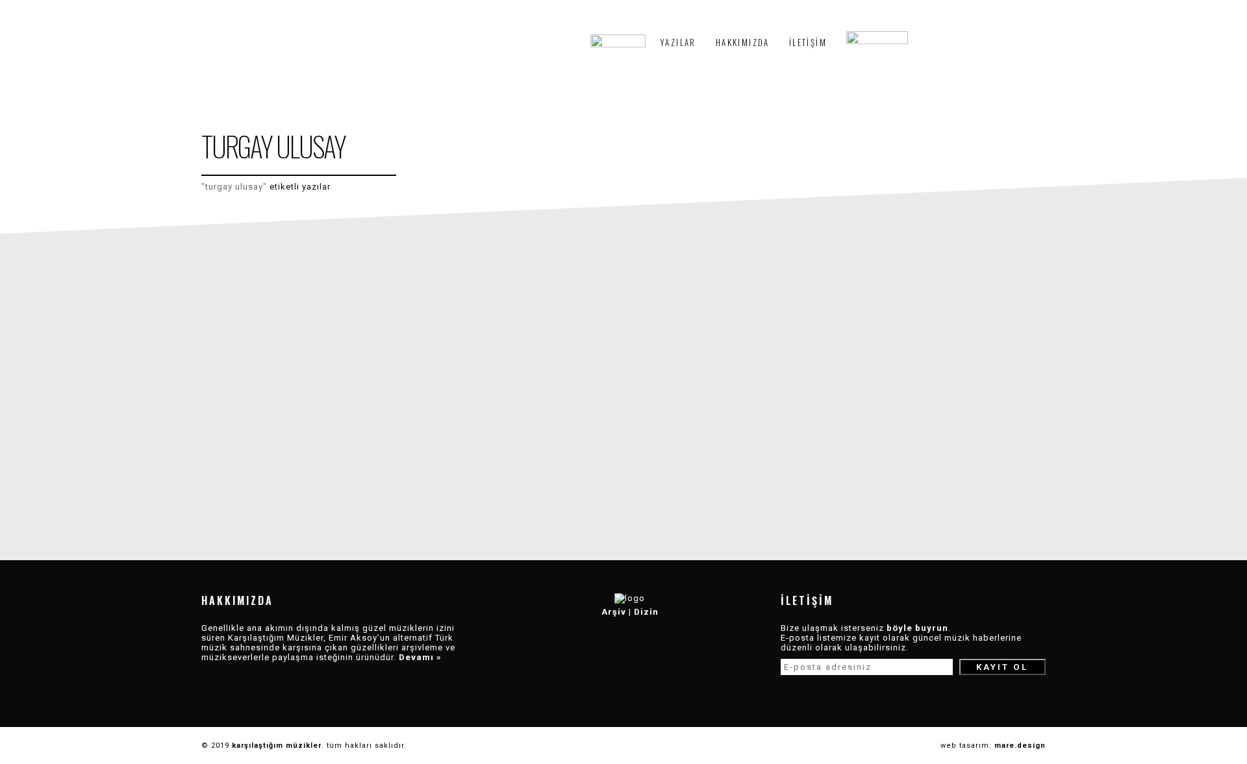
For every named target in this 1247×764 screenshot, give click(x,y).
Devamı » (420, 657)
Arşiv (613, 612)
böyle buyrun (917, 628)
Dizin (646, 612)
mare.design (1020, 745)
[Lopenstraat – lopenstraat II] (306, 389)
